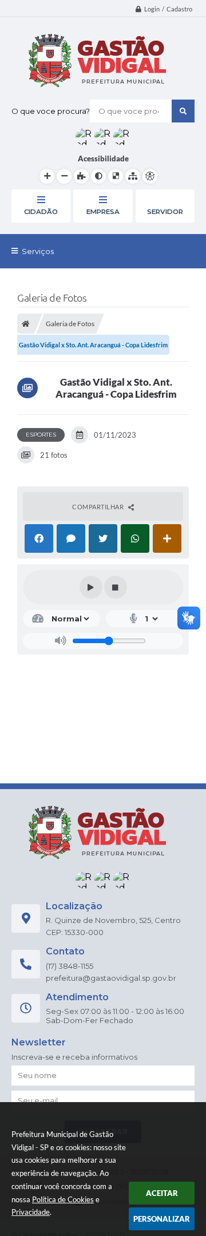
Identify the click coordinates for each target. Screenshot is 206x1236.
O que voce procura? (50, 111)
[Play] (91, 587)
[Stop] (115, 587)
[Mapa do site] (132, 176)
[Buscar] (183, 111)
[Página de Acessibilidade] (149, 176)
